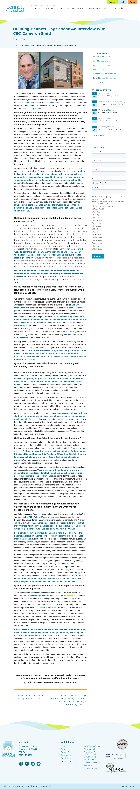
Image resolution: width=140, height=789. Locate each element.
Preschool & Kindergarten (90, 753)
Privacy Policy (129, 786)
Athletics (88, 766)
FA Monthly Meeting (106, 93)
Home (15, 45)
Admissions (48, 8)
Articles (21, 45)
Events (64, 749)
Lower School (90, 757)
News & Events (76, 8)
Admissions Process (93, 746)
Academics (61, 8)
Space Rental (67, 761)
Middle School (90, 760)
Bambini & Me (90, 749)
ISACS (44, 607)
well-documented (52, 103)
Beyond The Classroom (97, 8)
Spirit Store (66, 758)
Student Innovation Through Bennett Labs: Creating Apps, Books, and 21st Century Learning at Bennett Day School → (69, 700)
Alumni (114, 8)
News (27, 45)
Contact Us (66, 755)
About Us (36, 8)
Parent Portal (67, 752)
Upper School (90, 763)
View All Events (98, 135)
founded (28, 103)
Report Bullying (91, 769)
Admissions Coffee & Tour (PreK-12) (111, 102)
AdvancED (70, 596)
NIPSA (58, 596)
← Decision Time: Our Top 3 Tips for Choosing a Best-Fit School (31, 697)
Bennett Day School (32, 109)
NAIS (53, 607)
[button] (41, 9)
